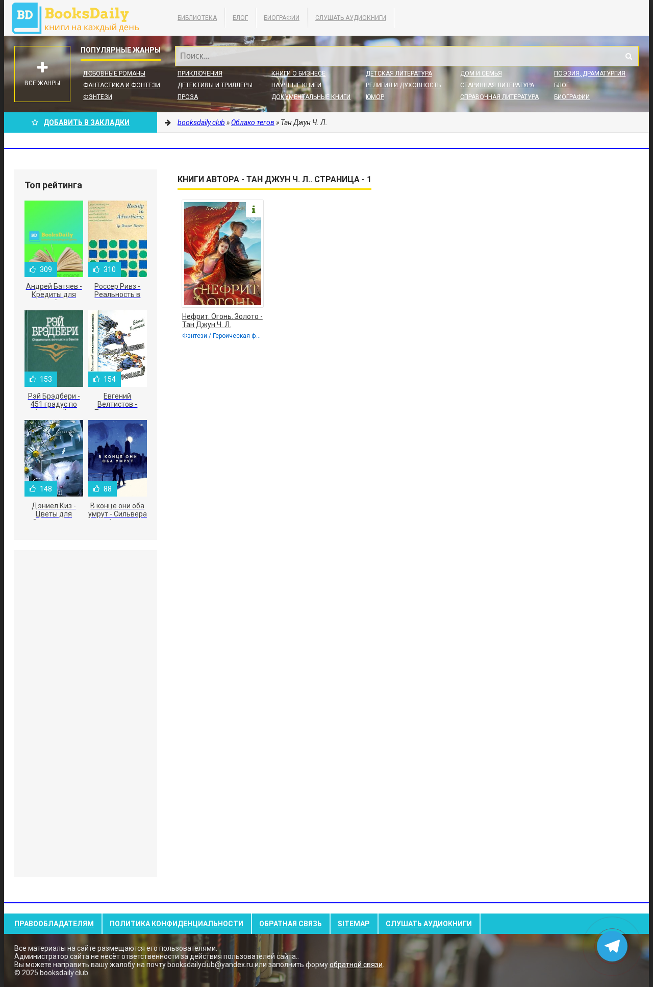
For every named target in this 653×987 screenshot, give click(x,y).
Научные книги (296, 85)
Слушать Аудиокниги (350, 17)
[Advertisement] (85, 713)
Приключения (200, 73)
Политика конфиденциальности (176, 924)
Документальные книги (310, 97)
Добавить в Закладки (86, 122)
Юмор (375, 97)
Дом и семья (481, 73)
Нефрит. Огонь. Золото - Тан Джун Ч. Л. (222, 320)
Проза (188, 97)
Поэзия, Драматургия (589, 73)
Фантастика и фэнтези (121, 85)
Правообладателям (54, 924)
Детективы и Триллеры (215, 85)
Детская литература (399, 73)
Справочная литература (499, 97)
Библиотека (197, 17)
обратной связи (356, 964)
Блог (240, 17)
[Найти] (628, 56)
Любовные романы (114, 73)
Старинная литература (497, 85)
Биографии (281, 17)
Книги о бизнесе (298, 73)
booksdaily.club (80, 18)
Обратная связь (290, 924)
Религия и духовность (403, 85)
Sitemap (354, 924)
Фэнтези (97, 97)
